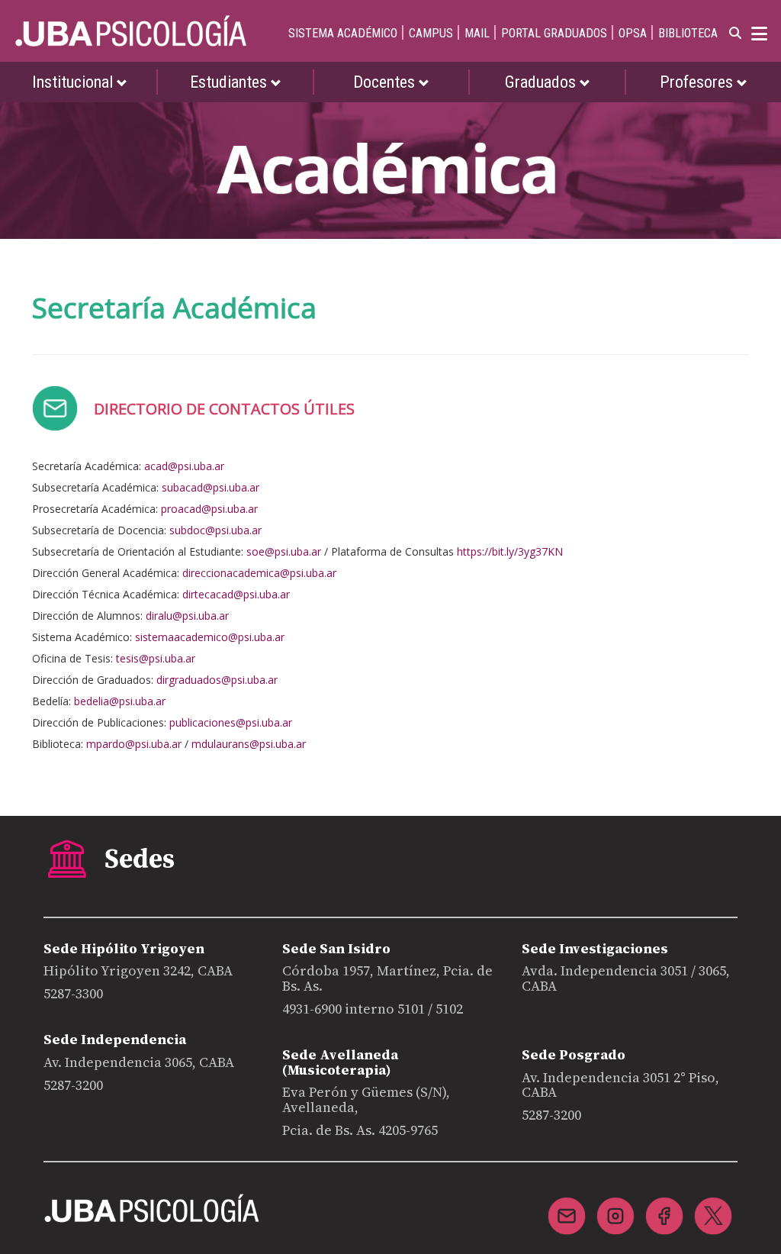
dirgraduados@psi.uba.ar (217, 679)
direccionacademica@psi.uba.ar (259, 573)
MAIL (477, 33)
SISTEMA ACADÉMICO (342, 33)
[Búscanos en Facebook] (664, 1207)
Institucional (74, 82)
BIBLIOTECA (688, 33)
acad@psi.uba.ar (184, 466)
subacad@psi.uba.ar (210, 487)
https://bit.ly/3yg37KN (510, 551)
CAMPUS (431, 33)
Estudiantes (230, 82)
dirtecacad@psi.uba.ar (236, 594)
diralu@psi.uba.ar (187, 615)
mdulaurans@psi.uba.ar (248, 744)
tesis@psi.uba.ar (155, 658)
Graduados (542, 82)
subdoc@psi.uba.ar (215, 530)
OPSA (633, 33)
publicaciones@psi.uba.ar (230, 722)
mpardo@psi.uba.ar (134, 744)
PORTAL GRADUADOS (554, 33)
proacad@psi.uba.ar (209, 508)
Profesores (698, 82)
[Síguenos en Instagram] (615, 1207)
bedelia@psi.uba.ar (120, 701)
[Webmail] (566, 1207)
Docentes (386, 82)
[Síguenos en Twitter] (713, 1207)
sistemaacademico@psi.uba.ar (209, 637)
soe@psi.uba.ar (283, 551)
